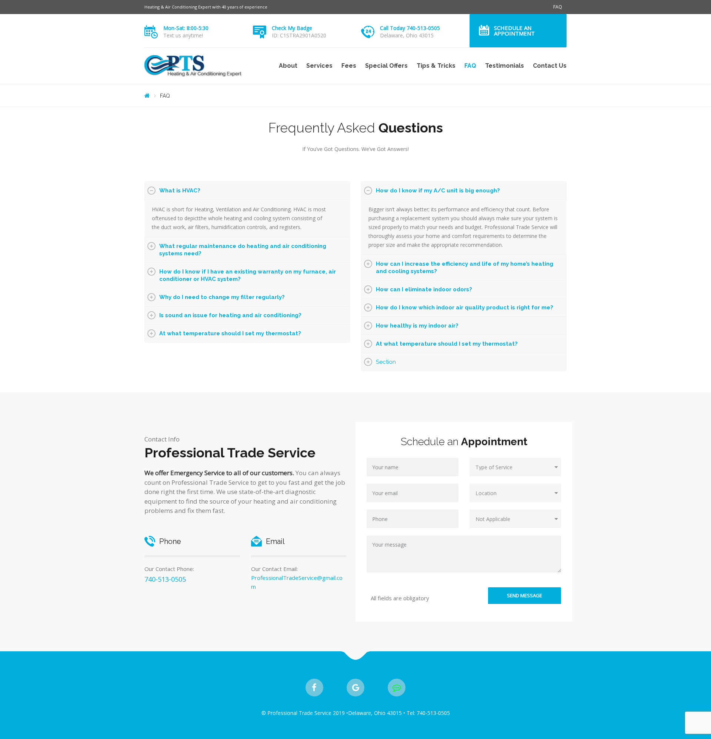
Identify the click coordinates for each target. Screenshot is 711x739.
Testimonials (504, 65)
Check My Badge (292, 27)
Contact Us (550, 65)
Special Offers (386, 65)
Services (319, 65)
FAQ (557, 7)
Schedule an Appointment (514, 30)
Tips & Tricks (436, 65)
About (288, 65)
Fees (348, 65)
